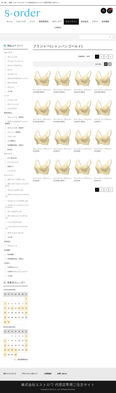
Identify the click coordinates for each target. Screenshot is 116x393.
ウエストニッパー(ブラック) (17, 201)
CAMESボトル (12, 267)
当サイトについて (9, 373)
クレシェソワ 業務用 (15, 117)
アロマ (95, 21)
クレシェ (10, 87)
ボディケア (57, 21)
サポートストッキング (15, 233)
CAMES (58, 27)
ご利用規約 (48, 373)
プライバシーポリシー (30, 373)
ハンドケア (11, 171)
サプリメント (12, 246)
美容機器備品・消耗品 (15, 145)
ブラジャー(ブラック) (15, 190)
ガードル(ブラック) (14, 211)
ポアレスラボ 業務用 (15, 128)
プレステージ (12, 74)
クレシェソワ (12, 57)
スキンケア (21, 21)
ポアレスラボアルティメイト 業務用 (16, 122)
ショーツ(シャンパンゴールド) (16, 227)
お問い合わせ (62, 373)
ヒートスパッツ (13, 162)
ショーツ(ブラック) (14, 222)
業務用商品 (44, 21)
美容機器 (105, 21)
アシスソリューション (15, 61)
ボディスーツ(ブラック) (16, 179)
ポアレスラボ (12, 83)
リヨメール (11, 136)
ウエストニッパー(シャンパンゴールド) (17, 206)
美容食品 (85, 21)
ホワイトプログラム (14, 65)
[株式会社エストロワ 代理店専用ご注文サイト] (22, 12)
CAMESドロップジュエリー (17, 271)
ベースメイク (12, 100)
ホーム (10, 21)
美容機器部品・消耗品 (15, 259)
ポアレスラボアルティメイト (17, 78)
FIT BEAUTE (12, 158)
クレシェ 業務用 (13, 132)
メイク (32, 21)
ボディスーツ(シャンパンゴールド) (17, 185)
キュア (9, 70)
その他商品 (11, 141)
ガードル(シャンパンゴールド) (16, 217)
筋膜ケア (10, 166)
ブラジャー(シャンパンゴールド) (17, 195)
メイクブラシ (12, 108)
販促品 (9, 149)
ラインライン (71, 21)
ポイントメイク (13, 104)
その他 (9, 91)
